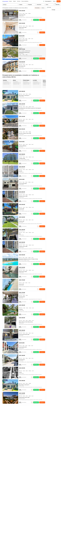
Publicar (54, 1)
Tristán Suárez (26, 80)
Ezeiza (14, 80)
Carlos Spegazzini (45, 81)
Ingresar (58, 1)
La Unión (35, 80)
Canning (5, 80)
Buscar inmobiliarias (25, 1)
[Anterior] (42, 76)
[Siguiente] (45, 76)
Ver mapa (53, 9)
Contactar (41, 19)
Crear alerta (37, 7)
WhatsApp (35, 19)
